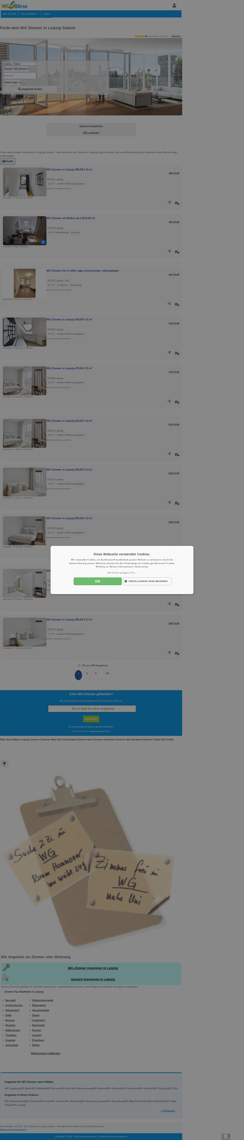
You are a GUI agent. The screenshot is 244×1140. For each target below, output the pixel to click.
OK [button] (97, 581)
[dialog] (122, 570)
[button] (122, 572)
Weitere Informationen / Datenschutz (128, 566)
